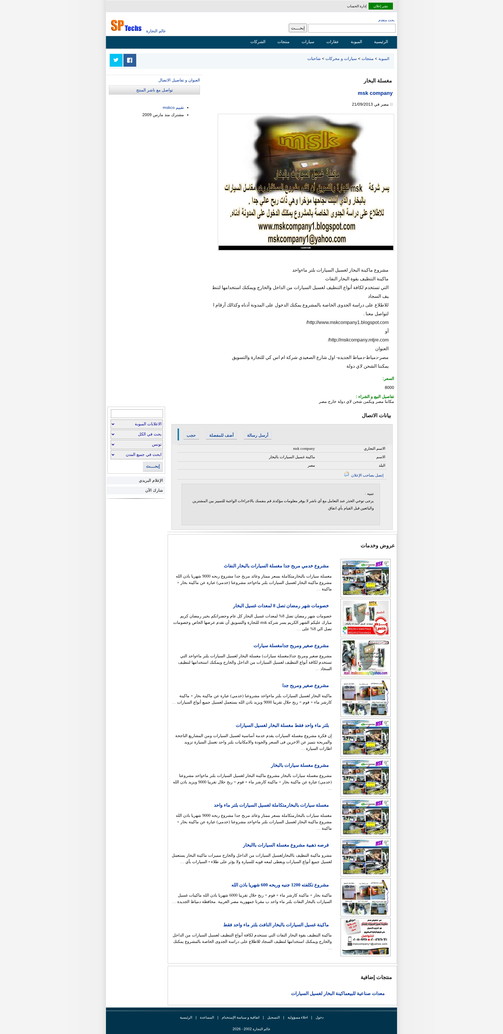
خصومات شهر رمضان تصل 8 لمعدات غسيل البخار (281, 605)
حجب (191, 435)
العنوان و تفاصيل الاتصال (179, 80)
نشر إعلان (380, 6)
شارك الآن (154, 490)
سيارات (308, 41)
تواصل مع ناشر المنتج (154, 90)
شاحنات (314, 58)
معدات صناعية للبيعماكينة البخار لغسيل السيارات (338, 993)
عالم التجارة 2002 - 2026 (251, 1029)
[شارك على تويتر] (116, 60)
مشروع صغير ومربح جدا (305, 685)
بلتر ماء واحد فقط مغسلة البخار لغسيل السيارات (282, 725)
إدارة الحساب (356, 6)
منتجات (283, 41)
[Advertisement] (156, 164)
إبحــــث (153, 466)
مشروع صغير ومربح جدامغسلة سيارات (291, 645)
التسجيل (273, 1017)
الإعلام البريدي (151, 480)
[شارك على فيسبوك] (129, 60)
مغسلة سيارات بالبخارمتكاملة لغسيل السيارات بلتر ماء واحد (271, 805)
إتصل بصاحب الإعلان (367, 475)
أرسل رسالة (257, 435)
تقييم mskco (173, 107)
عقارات (332, 41)
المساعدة (207, 1017)
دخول (319, 1017)
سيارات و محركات (341, 58)
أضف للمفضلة (221, 435)
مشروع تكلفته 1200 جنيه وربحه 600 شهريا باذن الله (280, 884)
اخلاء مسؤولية (298, 1017)
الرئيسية (381, 41)
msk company (375, 93)
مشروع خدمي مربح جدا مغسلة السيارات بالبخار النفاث (276, 565)
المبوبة (356, 41)
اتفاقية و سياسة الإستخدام (240, 1017)
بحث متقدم (386, 20)
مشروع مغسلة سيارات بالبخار (300, 765)
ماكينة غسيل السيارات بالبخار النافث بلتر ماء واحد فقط (276, 924)
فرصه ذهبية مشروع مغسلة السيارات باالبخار (286, 844)
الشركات (257, 41)
